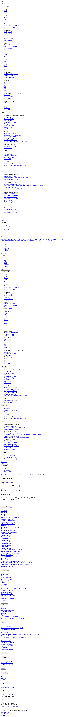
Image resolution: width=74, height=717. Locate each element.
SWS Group (7, 230)
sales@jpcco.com (10, 687)
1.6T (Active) (8, 520)
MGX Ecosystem (9, 120)
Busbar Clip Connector (11, 46)
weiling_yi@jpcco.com (11, 706)
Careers (3, 220)
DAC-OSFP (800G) (10, 27)
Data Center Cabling (10, 122)
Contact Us (4, 219)
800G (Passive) (8, 522)
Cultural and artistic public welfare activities (16, 189)
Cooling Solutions (6, 576)
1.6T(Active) (8, 32)
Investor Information (10, 209)
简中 (5, 246)
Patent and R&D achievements (13, 163)
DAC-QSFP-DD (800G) (11, 25)
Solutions (3, 366)
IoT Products (8, 148)
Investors (3, 452)
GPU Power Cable (9, 77)
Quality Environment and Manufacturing (16, 165)
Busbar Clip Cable (9, 45)
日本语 (6, 250)
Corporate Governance (10, 197)
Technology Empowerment (12, 187)
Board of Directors (9, 193)
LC (5, 82)
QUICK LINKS (4, 503)
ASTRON (7, 227)
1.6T (5, 11)
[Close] (4, 489)
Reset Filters (9, 482)
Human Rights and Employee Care (14, 184)
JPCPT (6, 225)
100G (6, 61)
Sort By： (4, 484)
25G (5, 64)
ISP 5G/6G (7, 128)
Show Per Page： (6, 486)
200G (6, 20)
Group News (8, 154)
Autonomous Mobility (10, 138)
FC (5, 87)
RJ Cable (7, 108)
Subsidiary (4, 465)
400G (6, 19)
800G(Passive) (8, 33)
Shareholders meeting (10, 212)
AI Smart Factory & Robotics (12, 135)
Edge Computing (9, 125)
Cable (3, 558)
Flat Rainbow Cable (10, 96)
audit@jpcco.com (10, 694)
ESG (2, 421)
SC (5, 83)
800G (6, 12)
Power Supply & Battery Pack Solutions (15, 141)
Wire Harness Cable (10, 75)
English (6, 248)
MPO (5, 90)
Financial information (10, 208)
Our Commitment (9, 157)
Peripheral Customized (10, 146)
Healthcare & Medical (10, 140)
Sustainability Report (10, 202)
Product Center (5, 271)
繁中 (5, 244)
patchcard (7, 555)
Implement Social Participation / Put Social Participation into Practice (23, 185)
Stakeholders (8, 200)
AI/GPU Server (8, 117)
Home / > (3, 475)
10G (5, 66)
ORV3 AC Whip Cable (11, 74)
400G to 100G (8, 38)
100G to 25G (8, 40)
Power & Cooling (9, 119)
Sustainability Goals (10, 176)
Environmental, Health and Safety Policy (16, 177)
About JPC (7, 159)
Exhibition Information (10, 155)
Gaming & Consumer (10, 133)
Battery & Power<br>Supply (9, 595)
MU (5, 88)
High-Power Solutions (10, 136)
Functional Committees (11, 195)
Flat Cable (7, 95)
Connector (5, 560)
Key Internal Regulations (11, 198)
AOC (5, 69)
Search (3, 482)
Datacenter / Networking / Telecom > (17, 475)
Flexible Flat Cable (9, 98)
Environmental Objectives (11, 179)
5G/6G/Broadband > (34, 475)
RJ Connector (8, 109)
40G (5, 62)
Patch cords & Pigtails (10, 556)
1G (5, 67)
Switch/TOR (8, 127)
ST (5, 85)
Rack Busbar (8, 50)
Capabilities (7, 162)
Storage (6, 124)
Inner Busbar (8, 48)
